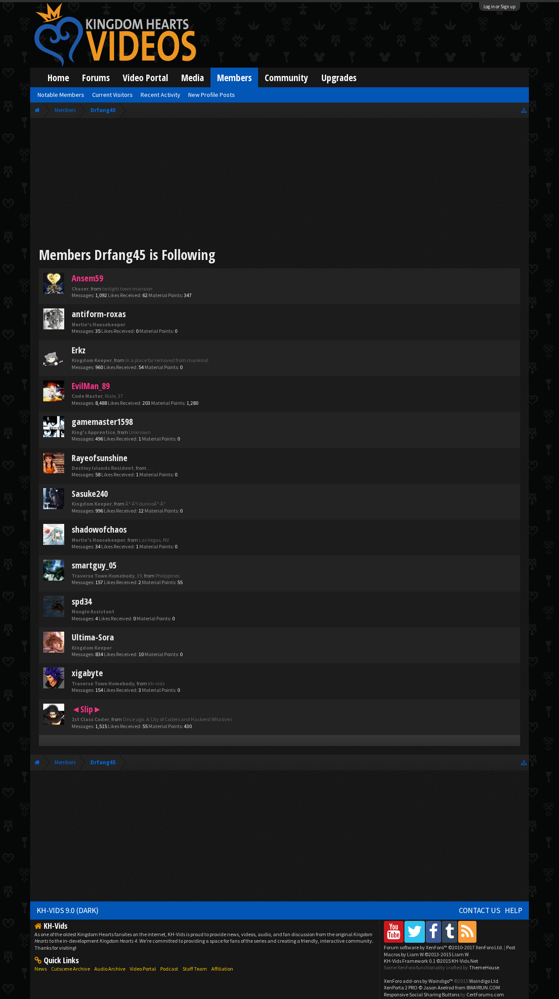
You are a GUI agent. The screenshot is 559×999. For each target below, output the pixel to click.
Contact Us (479, 910)
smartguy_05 (94, 565)
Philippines (167, 575)
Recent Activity (160, 95)
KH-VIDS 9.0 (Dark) (68, 910)
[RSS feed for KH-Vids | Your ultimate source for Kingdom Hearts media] (467, 931)
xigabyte (87, 673)
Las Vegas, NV (154, 540)
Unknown (140, 432)
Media (192, 77)
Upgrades (338, 77)
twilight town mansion (127, 288)
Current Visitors (112, 95)
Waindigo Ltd (483, 981)
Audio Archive (109, 968)
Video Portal (145, 77)
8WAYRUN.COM (483, 987)
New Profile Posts (211, 95)
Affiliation (222, 968)
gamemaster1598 (102, 422)
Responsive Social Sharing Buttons (421, 994)
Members (234, 77)
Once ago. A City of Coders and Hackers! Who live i (177, 719)
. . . (150, 468)
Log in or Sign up (499, 6)
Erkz (79, 350)
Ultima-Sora (93, 637)
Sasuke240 (90, 494)
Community (286, 77)
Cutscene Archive (70, 968)
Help (513, 910)
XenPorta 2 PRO (401, 987)
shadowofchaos (99, 529)
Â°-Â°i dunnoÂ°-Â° (145, 503)
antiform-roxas (99, 314)
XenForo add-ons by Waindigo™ (418, 981)
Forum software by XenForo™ (443, 947)
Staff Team (195, 968)
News (41, 968)
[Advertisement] (279, 184)
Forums (96, 77)
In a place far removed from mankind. (167, 360)
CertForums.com (485, 994)
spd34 (82, 601)
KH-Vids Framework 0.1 (431, 961)
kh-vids (156, 683)
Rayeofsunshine (100, 458)
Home (58, 77)
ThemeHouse (484, 967)
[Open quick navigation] (524, 110)
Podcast (169, 968)
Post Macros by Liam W (449, 950)
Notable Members (61, 95)
